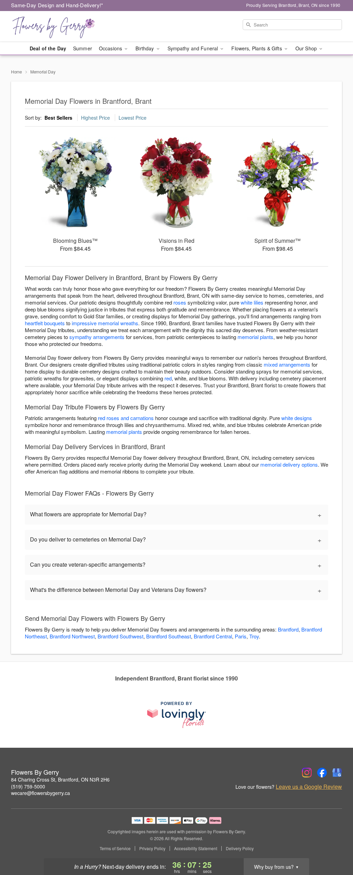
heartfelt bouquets (45, 323)
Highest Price (95, 117)
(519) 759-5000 (28, 786)
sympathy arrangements (96, 336)
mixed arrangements (287, 364)
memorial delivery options (289, 464)
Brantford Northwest (72, 636)
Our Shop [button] (306, 48)
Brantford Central (213, 636)
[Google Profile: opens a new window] (337, 772)
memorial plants (255, 336)
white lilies (252, 302)
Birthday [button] (145, 48)
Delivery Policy (240, 848)
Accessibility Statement (195, 848)
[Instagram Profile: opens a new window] (307, 772)
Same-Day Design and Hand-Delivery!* (57, 5)
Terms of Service (115, 848)
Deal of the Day (48, 48)
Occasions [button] (111, 48)
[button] (335, 845)
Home (16, 71)
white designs (296, 417)
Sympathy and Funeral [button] (194, 48)
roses (179, 302)
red (168, 378)
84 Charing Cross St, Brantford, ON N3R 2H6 (60, 779)
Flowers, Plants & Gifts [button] (257, 48)
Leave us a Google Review (309, 787)
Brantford (288, 629)
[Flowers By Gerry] (60, 26)
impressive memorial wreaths (105, 323)
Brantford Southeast (168, 636)
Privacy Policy (152, 848)
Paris (240, 636)
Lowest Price (133, 117)
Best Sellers (58, 117)
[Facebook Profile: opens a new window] (322, 772)
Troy (254, 636)
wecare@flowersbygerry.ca (40, 792)
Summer (82, 48)
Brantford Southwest (120, 636)
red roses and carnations (126, 417)
